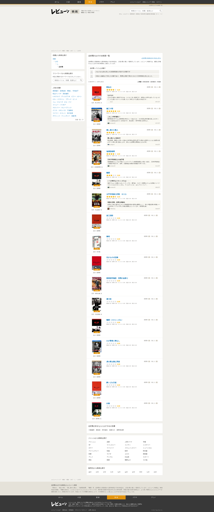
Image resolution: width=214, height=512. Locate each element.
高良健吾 (66, 93)
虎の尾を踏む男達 (113, 361)
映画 (90, 2)
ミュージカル (147, 448)
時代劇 (145, 451)
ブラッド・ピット (71, 99)
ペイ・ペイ (159, 14)
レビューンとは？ (135, 2)
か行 (97, 472)
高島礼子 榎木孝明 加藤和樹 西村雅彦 (145, 14)
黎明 (108, 236)
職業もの (128, 460)
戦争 (126, 451)
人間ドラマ (128, 442)
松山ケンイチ (57, 93)
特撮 (108, 451)
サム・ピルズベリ (124, 14)
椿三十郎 (109, 109)
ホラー (91, 448)
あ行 (90, 472)
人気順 (139, 82)
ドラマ (101, 2)
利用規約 (71, 510)
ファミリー (110, 448)
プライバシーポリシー (81, 510)
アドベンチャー (94, 451)
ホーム (57, 2)
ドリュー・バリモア (59, 105)
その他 (145, 460)
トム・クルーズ (58, 102)
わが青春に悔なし (113, 341)
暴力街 (108, 299)
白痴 (108, 403)
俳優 (54, 59)
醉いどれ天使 (111, 382)
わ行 (155, 472)
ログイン (159, 2)
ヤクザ (109, 454)
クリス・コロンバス (59, 110)
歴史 (90, 460)
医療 (108, 460)
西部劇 (145, 454)
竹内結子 (75, 91)
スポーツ (146, 457)
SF (90, 445)
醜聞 (108, 173)
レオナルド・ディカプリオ (61, 96)
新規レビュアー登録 (149, 2)
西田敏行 (56, 91)
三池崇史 (70, 110)
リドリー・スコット (59, 113)
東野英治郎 (120, 430)
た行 (111, 472)
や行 (140, 472)
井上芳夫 (97, 102)
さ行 (104, 472)
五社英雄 (97, 314)
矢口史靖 (70, 113)
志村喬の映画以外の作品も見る (151, 58)
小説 (68, 2)
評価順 (159, 82)
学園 (144, 442)
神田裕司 (132, 14)
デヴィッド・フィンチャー (61, 116)
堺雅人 (69, 91)
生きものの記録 (112, 257)
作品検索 (160, 11)
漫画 (79, 2)
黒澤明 (98, 124)
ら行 (148, 472)
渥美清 (98, 430)
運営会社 (64, 510)
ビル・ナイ (67, 102)
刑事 (90, 454)
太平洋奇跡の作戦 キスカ (116, 194)
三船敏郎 (91, 430)
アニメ (112, 2)
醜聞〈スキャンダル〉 (114, 320)
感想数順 (153, 82)
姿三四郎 (109, 215)
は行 (126, 472)
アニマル (110, 457)
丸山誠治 (97, 209)
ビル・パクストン (58, 99)
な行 (119, 472)
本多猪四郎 (98, 167)
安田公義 (97, 293)
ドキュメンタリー (130, 448)
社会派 (127, 457)
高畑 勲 (73, 116)
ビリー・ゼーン (76, 96)
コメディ (128, 445)
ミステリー (146, 445)
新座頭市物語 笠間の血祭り (117, 278)
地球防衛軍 (110, 151)
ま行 (133, 472)
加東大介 (112, 430)
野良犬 (108, 87)
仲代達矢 (105, 430)
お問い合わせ (92, 510)
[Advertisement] (107, 33)
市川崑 (98, 251)
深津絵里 (63, 91)
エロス (127, 454)
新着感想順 (146, 82)
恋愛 (108, 442)
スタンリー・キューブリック (62, 107)
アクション (92, 442)
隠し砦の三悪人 (112, 130)
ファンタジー (111, 445)
